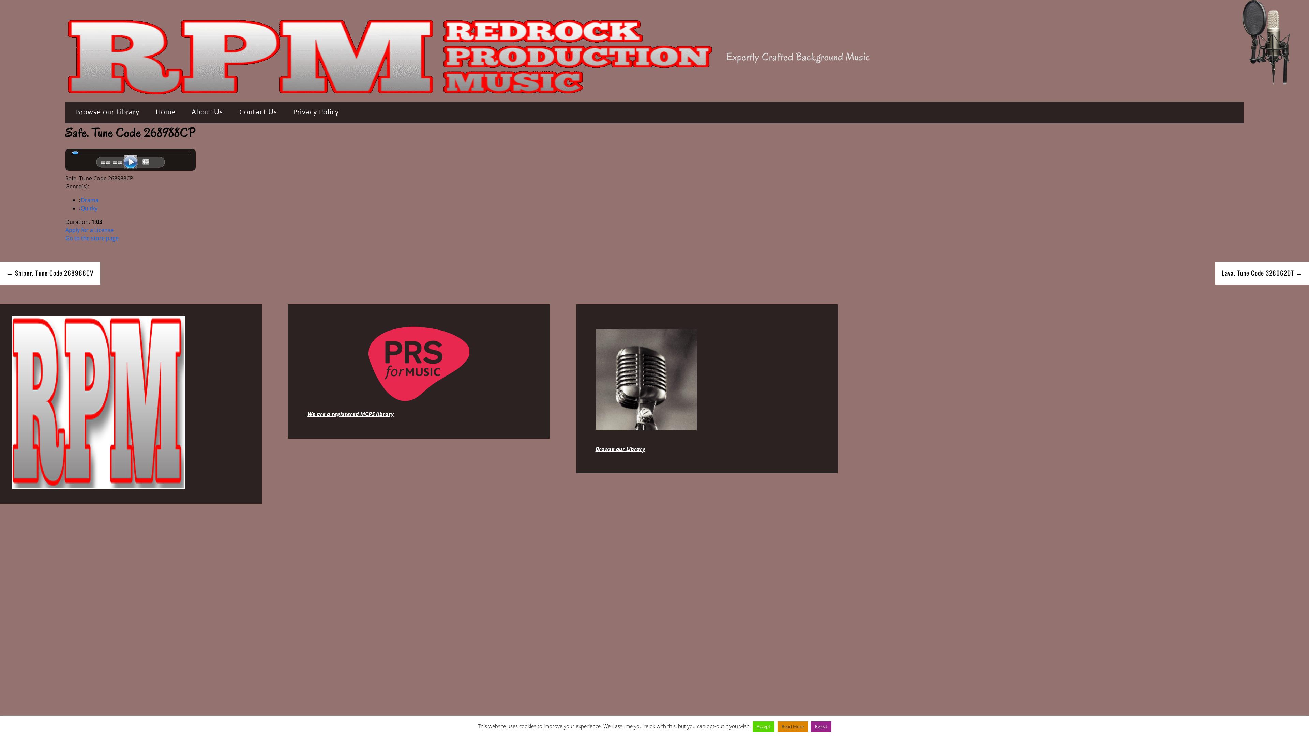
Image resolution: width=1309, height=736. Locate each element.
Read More (793, 726)
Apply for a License (89, 230)
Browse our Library (107, 112)
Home (166, 112)
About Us (207, 112)
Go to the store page (92, 238)
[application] (130, 164)
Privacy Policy (316, 112)
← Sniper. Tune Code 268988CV (50, 273)
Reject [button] (821, 726)
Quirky (89, 208)
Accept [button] (763, 726)
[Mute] (145, 162)
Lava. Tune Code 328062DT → (1262, 273)
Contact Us (258, 112)
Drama (90, 200)
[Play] (130, 162)
